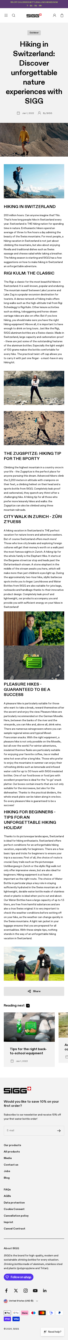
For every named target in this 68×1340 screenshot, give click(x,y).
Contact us (11, 1164)
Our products (12, 1145)
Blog (7, 1178)
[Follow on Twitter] (16, 1290)
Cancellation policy (16, 1215)
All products (12, 1151)
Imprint (8, 1222)
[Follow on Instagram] (25, 1290)
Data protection (14, 1202)
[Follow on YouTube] (35, 1290)
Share (36, 991)
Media (8, 1158)
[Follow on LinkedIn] (44, 1290)
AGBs (7, 1196)
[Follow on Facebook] (6, 1290)
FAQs (7, 1189)
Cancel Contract (14, 1228)
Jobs (7, 1171)
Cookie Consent (14, 1209)
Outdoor (34, 33)
